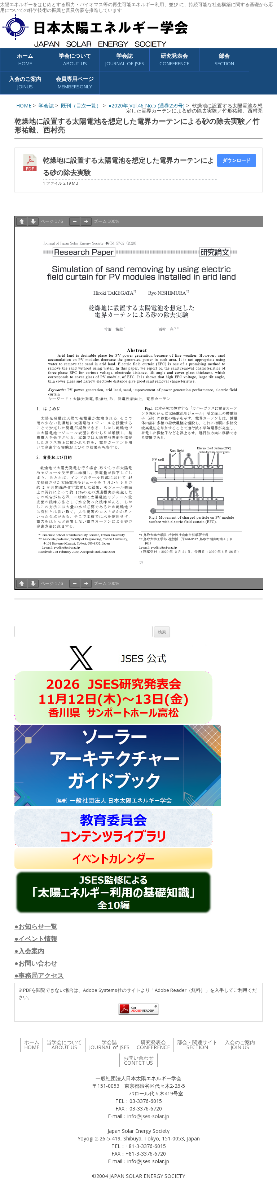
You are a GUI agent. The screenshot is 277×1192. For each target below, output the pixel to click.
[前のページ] (21, 221)
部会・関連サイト (197, 1045)
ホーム (25, 59)
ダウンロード (237, 160)
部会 (224, 59)
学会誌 (46, 105)
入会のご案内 (25, 82)
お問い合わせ (138, 1060)
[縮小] (74, 221)
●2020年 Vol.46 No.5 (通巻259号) (146, 105)
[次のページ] (33, 221)
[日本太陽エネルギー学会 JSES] (95, 30)
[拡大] (86, 221)
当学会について (64, 1045)
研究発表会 (174, 59)
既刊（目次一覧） (80, 105)
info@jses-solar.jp (148, 1116)
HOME (23, 105)
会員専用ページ (75, 82)
